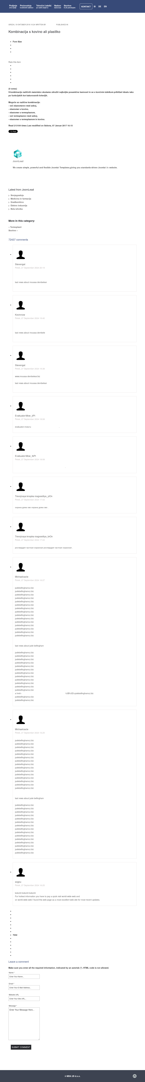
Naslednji (17, 951)
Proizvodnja (26, 6)
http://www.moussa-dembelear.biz (30, 386)
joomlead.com (19, 173)
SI (95, 6)
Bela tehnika (17, 208)
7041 (15, 931)
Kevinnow (20, 314)
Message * (13, 1005)
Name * (12, 972)
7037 (15, 917)
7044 (15, 941)
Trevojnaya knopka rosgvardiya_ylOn (33, 496)
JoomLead (51, 24)
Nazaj (15, 914)
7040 (15, 928)
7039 (15, 924)
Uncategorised (76, 24)
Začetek (16, 911)
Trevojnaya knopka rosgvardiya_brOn (34, 536)
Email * (11, 983)
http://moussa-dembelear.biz (27, 275)
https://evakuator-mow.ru (53, 467)
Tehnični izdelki (43, 6)
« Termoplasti (15, 227)
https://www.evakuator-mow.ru (45, 426)
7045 (15, 945)
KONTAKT (86, 6)
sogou (18, 881)
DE (99, 6)
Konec (16, 955)
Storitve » (13, 230)
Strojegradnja (17, 195)
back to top (14, 1058)
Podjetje (13, 6)
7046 (15, 948)
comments (21, 51)
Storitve (69, 6)
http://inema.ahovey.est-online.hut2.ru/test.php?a (43, 693)
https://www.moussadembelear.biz (30, 325)
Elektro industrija (19, 205)
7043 (15, 938)
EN (105, 6)
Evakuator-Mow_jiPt (25, 415)
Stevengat (20, 264)
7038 (15, 921)
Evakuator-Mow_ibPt (25, 455)
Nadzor (57, 6)
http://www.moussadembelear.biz (29, 336)
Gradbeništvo (17, 202)
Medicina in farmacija (21, 198)
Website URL (14, 994)
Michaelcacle (21, 576)
